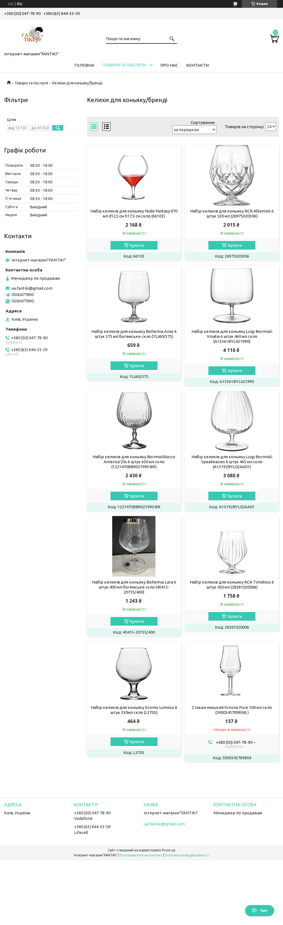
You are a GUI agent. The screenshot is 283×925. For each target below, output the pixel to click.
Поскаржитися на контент (141, 855)
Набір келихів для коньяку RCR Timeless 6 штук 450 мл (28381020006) (232, 584)
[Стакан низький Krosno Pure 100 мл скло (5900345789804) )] (232, 671)
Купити (137, 245)
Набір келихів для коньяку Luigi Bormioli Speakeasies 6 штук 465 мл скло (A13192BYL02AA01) (232, 461)
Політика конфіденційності (187, 855)
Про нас (169, 65)
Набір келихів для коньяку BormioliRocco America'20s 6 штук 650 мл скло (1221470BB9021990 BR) (134, 461)
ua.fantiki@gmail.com (32, 288)
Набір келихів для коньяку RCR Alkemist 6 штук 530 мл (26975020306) (232, 213)
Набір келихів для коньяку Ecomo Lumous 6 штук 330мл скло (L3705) (134, 710)
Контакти (197, 65)
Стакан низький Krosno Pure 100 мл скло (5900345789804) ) (232, 710)
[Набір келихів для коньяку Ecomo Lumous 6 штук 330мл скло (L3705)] (134, 671)
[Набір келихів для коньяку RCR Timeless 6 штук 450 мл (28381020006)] (232, 546)
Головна (84, 65)
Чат (264, 910)
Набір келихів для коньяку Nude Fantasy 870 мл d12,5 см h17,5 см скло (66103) (133, 213)
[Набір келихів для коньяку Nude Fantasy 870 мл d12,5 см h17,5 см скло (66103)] (134, 175)
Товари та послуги (124, 65)
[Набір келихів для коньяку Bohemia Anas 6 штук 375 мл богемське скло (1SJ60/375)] (134, 295)
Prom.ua (168, 850)
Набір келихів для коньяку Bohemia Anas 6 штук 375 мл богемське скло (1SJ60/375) (134, 334)
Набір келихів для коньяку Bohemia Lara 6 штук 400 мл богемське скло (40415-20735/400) (134, 587)
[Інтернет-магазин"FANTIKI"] (31, 34)
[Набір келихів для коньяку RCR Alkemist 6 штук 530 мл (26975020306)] (232, 175)
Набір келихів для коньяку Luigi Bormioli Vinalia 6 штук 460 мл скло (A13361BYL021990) (232, 336)
